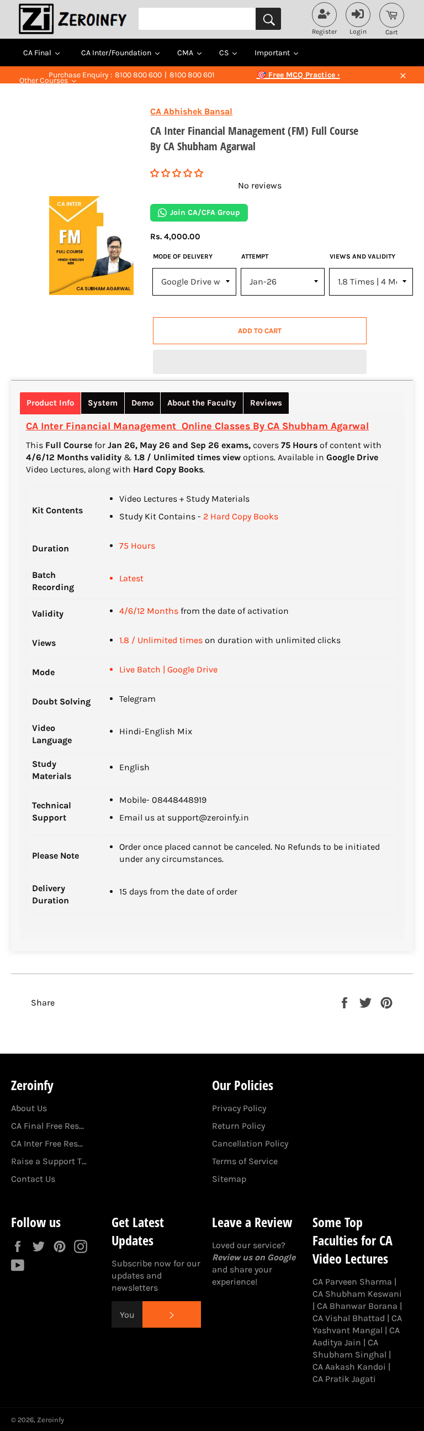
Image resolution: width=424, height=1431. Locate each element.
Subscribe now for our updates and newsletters (156, 1275)
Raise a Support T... (49, 1161)
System (103, 403)
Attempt (254, 256)
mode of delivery (183, 256)
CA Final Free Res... (47, 1125)
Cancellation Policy (250, 1143)
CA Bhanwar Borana (357, 1306)
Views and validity (362, 256)
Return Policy (238, 1125)
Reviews (266, 403)
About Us (29, 1108)
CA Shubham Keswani (357, 1293)
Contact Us (33, 1179)
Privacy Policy (239, 1108)
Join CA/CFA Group (205, 212)
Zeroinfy (50, 1420)
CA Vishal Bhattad (348, 1318)
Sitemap (229, 1179)
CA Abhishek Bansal (191, 111)
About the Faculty (201, 403)
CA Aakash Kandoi (349, 1366)
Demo (142, 403)
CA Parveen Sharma (352, 1281)
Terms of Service (245, 1161)
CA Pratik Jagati (344, 1379)
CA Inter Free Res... (47, 1143)
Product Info (50, 403)
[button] (176, 173)
